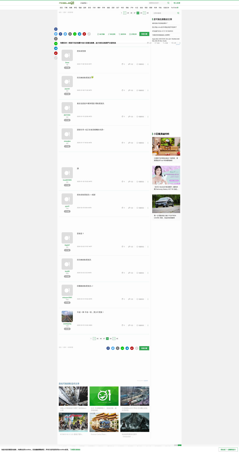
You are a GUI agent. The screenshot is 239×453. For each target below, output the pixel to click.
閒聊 (150, 7)
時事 (155, 7)
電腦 (80, 7)
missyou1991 (67, 297)
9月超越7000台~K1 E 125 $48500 (162, 31)
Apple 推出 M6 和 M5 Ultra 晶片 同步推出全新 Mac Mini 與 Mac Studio (166, 40)
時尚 (122, 7)
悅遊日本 (166, 7)
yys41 (67, 206)
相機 (70, 7)
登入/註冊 (177, 3)
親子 (117, 7)
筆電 (75, 7)
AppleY (67, 245)
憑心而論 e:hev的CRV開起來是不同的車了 (164, 27)
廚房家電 (70, 12)
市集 (160, 7)
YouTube (174, 7)
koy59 (67, 271)
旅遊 (141, 7)
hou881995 (67, 180)
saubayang (67, 324)
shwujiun (67, 141)
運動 (127, 7)
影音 (89, 7)
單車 (103, 7)
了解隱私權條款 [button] (75, 449)
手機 (66, 7)
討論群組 (83, 3)
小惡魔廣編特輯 (161, 133)
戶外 (132, 7)
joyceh (67, 89)
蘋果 (84, 7)
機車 (99, 7)
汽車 (94, 7)
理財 (146, 7)
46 (131, 13)
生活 (136, 7)
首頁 (61, 7)
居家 (113, 7)
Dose (67, 62)
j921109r (67, 115)
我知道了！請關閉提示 (228, 449)
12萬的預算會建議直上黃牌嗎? (161, 35)
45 (128, 13)
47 (134, 13)
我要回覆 (144, 34)
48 (138, 13)
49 (141, 13)
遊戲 (108, 7)
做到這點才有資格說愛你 (159, 23)
